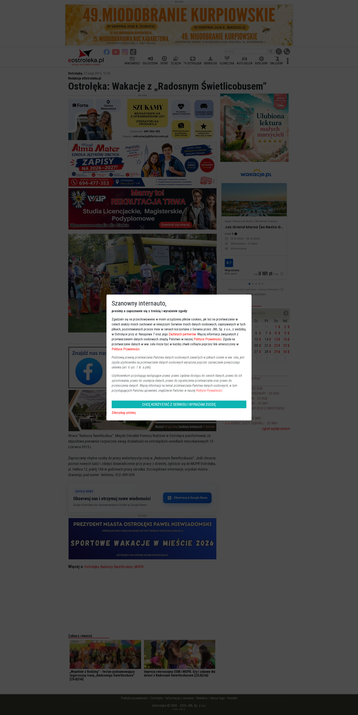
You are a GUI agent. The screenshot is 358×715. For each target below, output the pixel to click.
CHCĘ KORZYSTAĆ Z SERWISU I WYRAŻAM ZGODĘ (179, 404)
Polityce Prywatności (207, 339)
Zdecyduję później (124, 413)
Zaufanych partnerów (182, 334)
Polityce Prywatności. (209, 390)
